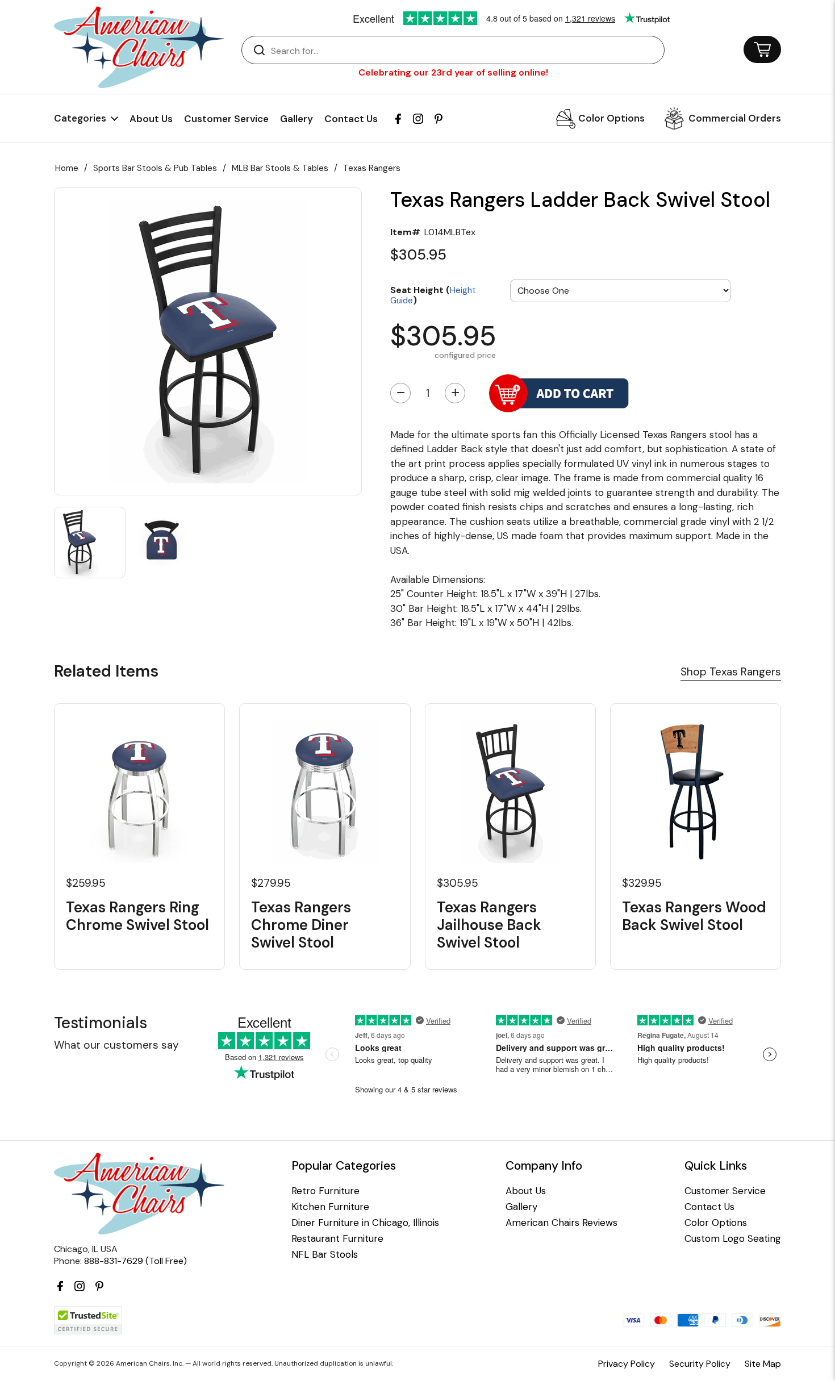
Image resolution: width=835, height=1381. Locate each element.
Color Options (611, 118)
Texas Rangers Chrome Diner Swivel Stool (301, 925)
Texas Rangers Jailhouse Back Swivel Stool (489, 925)
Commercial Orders (734, 118)
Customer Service (226, 118)
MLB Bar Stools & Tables (280, 168)
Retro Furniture (325, 1191)
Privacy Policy (626, 1364)
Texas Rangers (371, 168)
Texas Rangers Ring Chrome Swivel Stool (137, 916)
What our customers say (116, 1045)
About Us (151, 118)
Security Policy (699, 1364)
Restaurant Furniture (337, 1239)
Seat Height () (433, 294)
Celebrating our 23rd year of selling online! (453, 72)
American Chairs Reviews (561, 1223)
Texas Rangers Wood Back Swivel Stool (694, 916)
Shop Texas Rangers (730, 672)
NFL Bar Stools (324, 1254)
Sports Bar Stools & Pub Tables (155, 168)
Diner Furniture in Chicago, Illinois (365, 1223)
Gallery (296, 118)
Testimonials (100, 1022)
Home (66, 168)
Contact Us (351, 118)
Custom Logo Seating (732, 1239)
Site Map (763, 1364)
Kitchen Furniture (330, 1207)
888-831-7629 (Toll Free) (135, 1261)
